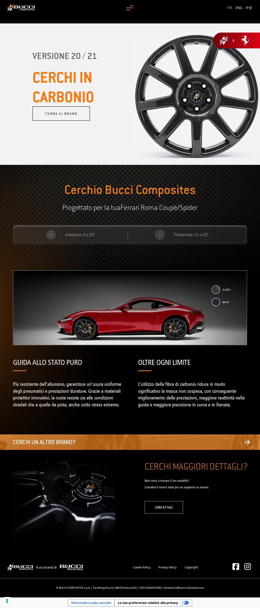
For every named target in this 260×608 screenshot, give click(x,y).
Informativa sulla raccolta (91, 603)
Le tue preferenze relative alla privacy (148, 603)
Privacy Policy (167, 567)
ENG (239, 7)
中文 (249, 7)
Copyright (191, 567)
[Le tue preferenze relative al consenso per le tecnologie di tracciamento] (7, 601)
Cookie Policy (141, 567)
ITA (230, 7)
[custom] (235, 566)
